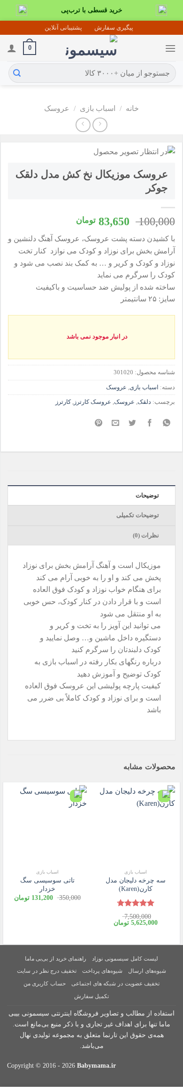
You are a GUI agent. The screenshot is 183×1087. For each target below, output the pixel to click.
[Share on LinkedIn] (82, 423)
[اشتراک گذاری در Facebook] (149, 423)
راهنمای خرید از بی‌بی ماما (55, 958)
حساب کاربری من (44, 983)
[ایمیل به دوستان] (115, 423)
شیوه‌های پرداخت (102, 971)
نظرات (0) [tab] (147, 535)
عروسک (56, 108)
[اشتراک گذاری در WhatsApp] (166, 423)
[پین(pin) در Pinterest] (99, 423)
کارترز (63, 402)
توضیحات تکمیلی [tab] (138, 515)
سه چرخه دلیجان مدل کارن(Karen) (136, 884)
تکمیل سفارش (91, 996)
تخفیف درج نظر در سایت (46, 971)
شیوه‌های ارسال (147, 971)
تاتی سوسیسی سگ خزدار (47, 884)
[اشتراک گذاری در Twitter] (132, 423)
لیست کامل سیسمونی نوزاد (125, 958)
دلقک (144, 402)
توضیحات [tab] (148, 495)
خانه (132, 108)
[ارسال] (17, 73)
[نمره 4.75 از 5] (136, 902)
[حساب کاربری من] (11, 48)
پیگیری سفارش (113, 27)
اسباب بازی (97, 108)
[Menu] (170, 48)
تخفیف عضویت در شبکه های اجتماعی (115, 983)
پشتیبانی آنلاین (63, 27)
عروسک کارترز (92, 402)
